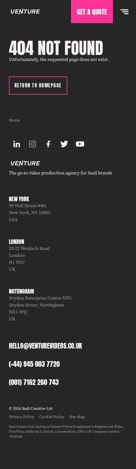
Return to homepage (38, 85)
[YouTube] (80, 144)
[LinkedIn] (17, 144)
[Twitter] (64, 144)
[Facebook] (48, 144)
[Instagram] (33, 144)
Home (14, 120)
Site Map (77, 416)
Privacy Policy (21, 416)
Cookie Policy (51, 416)
